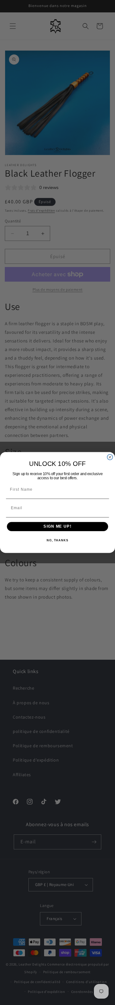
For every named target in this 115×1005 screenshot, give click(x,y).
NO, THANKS (57, 540)
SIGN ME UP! (57, 526)
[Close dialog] (110, 457)
